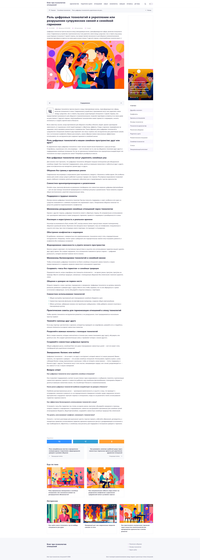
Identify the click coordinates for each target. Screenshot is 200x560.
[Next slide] (150, 97)
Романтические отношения (138, 137)
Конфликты (134, 114)
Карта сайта (133, 550)
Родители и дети (135, 134)
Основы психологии (136, 122)
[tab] (132, 97)
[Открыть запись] (65, 482)
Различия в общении (136, 130)
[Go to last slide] (49, 522)
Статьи (132, 145)
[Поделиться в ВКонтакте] (59, 441)
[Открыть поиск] (145, 4)
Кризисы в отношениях (137, 118)
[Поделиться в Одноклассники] (111, 441)
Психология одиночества (138, 126)
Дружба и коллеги (136, 110)
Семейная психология (137, 141)
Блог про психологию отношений (56, 4)
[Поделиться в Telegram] (85, 441)
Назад (149, 10)
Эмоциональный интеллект (139, 149)
